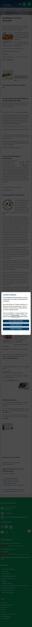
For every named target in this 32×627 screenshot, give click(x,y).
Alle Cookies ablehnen (16, 321)
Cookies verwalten (16, 325)
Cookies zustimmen (16, 329)
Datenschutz (15, 316)
